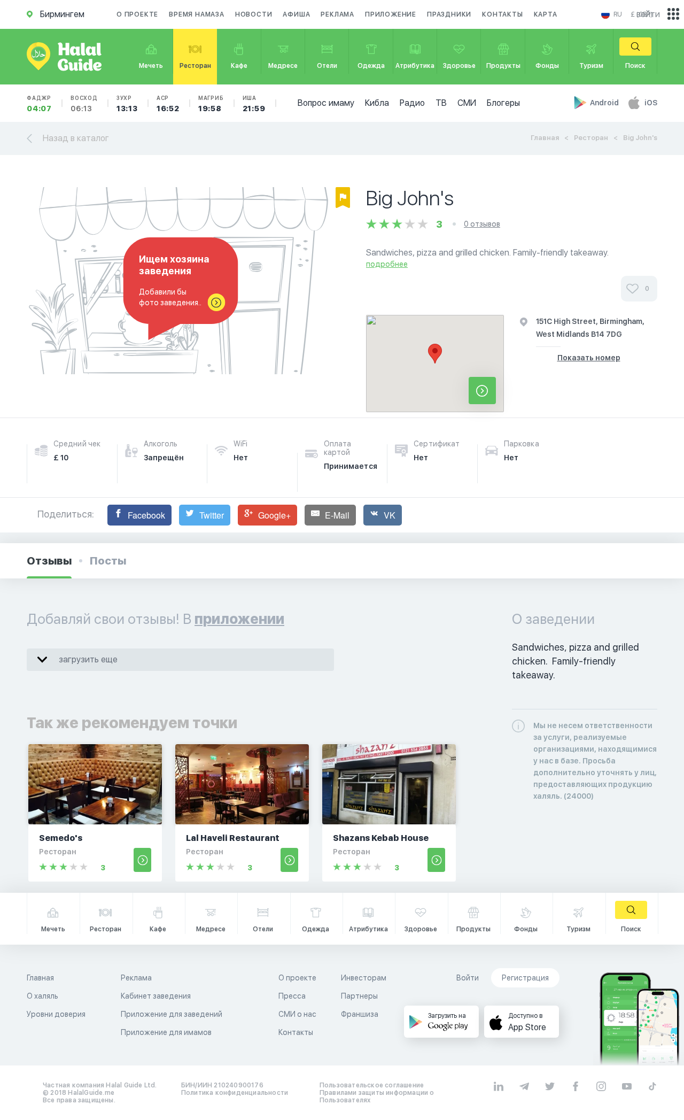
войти (648, 14)
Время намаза (196, 14)
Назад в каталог (76, 138)
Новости (254, 14)
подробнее (387, 264)
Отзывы (49, 560)
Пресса (292, 996)
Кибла (377, 103)
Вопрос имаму (326, 103)
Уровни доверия (56, 1014)
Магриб (211, 104)
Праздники (449, 14)
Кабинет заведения (156, 996)
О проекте (137, 14)
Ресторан (591, 138)
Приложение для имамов (166, 1032)
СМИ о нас (297, 1014)
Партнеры (359, 996)
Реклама (337, 14)
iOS (650, 102)
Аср (168, 104)
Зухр (127, 104)
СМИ (466, 103)
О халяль (42, 996)
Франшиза (359, 1014)
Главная (545, 138)
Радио (412, 103)
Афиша (296, 14)
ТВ (441, 103)
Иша (254, 104)
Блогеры (503, 103)
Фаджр (39, 104)
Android (605, 102)
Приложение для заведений (171, 1014)
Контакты (502, 14)
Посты (108, 560)
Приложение (390, 14)
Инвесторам (363, 978)
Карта (545, 14)
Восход (84, 104)
